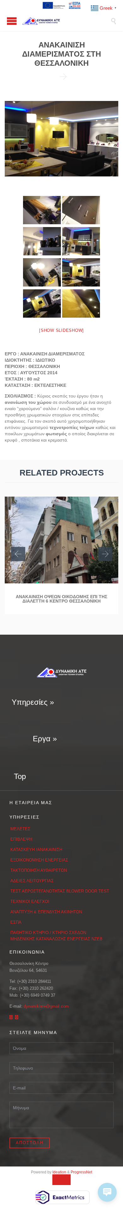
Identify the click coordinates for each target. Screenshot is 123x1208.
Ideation (59, 1172)
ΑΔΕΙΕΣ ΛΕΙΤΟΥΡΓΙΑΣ (32, 880)
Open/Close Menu (12, 20)
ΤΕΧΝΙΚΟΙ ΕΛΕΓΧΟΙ (29, 901)
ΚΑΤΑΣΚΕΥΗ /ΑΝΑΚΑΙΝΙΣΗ (36, 849)
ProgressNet (81, 1172)
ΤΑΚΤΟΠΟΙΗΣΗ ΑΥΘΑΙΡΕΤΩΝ (38, 870)
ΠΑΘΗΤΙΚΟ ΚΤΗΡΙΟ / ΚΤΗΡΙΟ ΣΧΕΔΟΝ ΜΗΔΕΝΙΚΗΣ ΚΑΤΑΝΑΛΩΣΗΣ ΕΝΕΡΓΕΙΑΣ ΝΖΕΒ (56, 935)
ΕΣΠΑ (15, 922)
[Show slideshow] (61, 330)
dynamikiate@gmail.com (46, 1006)
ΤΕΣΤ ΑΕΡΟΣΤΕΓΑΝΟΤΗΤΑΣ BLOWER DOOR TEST (59, 891)
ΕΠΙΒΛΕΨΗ (21, 839)
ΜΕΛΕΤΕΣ (20, 829)
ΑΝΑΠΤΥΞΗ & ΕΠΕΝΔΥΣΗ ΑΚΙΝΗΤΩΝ (46, 912)
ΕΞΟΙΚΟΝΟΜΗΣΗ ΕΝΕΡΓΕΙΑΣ (39, 860)
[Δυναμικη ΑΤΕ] (66, 21)
